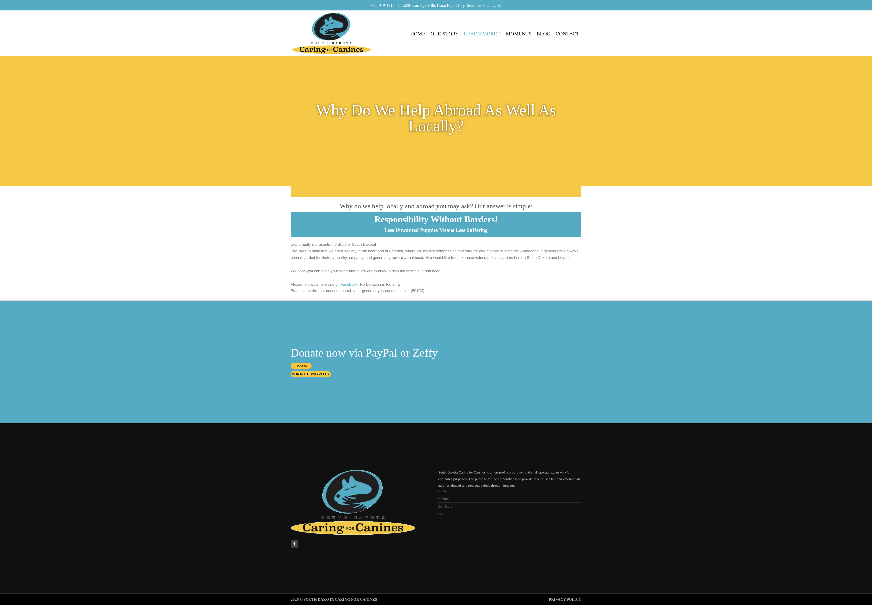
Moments (518, 33)
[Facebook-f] (294, 544)
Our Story (445, 33)
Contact (567, 33)
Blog (543, 33)
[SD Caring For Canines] (333, 33)
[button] (499, 33)
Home (417, 33)
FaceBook (349, 284)
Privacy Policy (565, 599)
